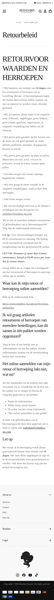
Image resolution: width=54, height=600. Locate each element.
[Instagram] (18, 575)
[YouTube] (30, 575)
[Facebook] (24, 575)
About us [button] (6, 494)
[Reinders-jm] (27, 559)
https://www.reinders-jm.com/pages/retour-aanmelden (25, 305)
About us (6, 502)
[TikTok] (36, 575)
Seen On (5, 518)
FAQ (4, 512)
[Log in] (45, 11)
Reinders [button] (6, 528)
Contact (5, 507)
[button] (4, 11)
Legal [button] (5, 540)
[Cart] (50, 11)
